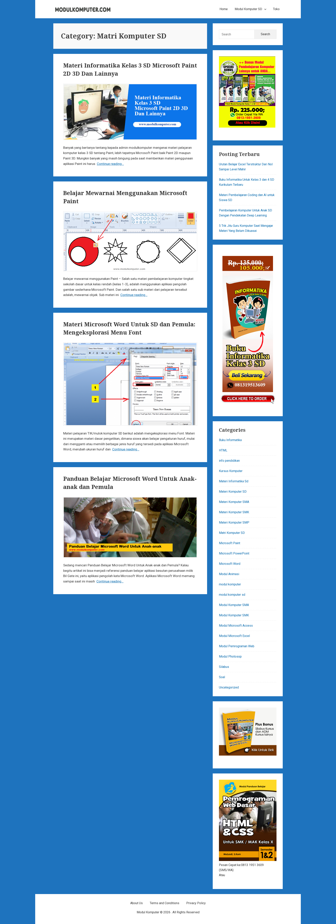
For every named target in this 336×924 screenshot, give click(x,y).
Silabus (224, 667)
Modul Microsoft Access (236, 625)
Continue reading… (110, 164)
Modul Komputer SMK (234, 615)
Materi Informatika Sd (233, 481)
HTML (223, 450)
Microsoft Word (229, 564)
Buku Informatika (230, 440)
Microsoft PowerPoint (234, 553)
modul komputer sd (232, 594)
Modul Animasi (229, 574)
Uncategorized (229, 687)
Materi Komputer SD (233, 491)
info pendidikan (229, 460)
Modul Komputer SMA (234, 605)
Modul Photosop (230, 656)
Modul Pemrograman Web (236, 646)
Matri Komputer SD (232, 533)
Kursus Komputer (230, 471)
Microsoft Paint (229, 543)
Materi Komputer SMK (234, 512)
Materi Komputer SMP (234, 522)
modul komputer (230, 584)
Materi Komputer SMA (234, 502)
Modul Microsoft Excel (234, 636)
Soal (222, 677)
